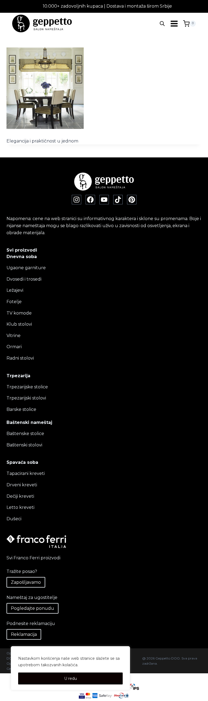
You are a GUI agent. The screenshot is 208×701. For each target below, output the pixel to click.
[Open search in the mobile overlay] (162, 23)
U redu (70, 678)
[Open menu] (174, 23)
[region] (70, 668)
